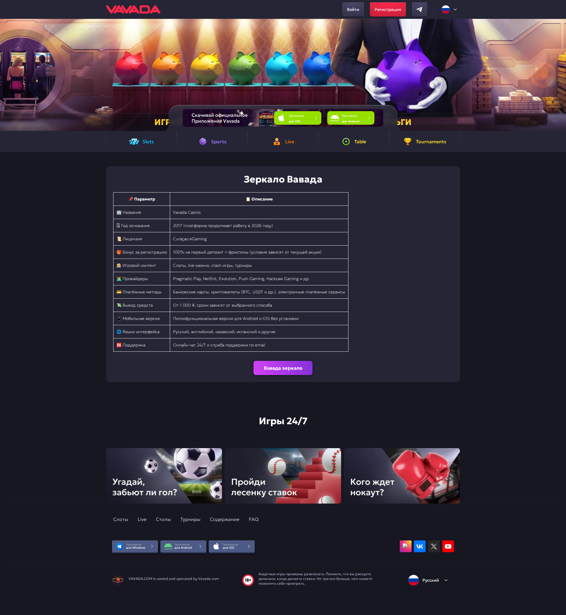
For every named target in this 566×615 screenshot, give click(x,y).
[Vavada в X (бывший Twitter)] (434, 546)
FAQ (254, 519)
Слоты (120, 519)
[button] (559, 74)
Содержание (224, 519)
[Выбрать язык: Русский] (449, 9)
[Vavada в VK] (420, 546)
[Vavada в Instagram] (406, 546)
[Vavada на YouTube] (448, 546)
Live (142, 519)
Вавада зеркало (283, 368)
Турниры (190, 519)
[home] (133, 9)
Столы (163, 519)
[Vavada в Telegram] (419, 9)
